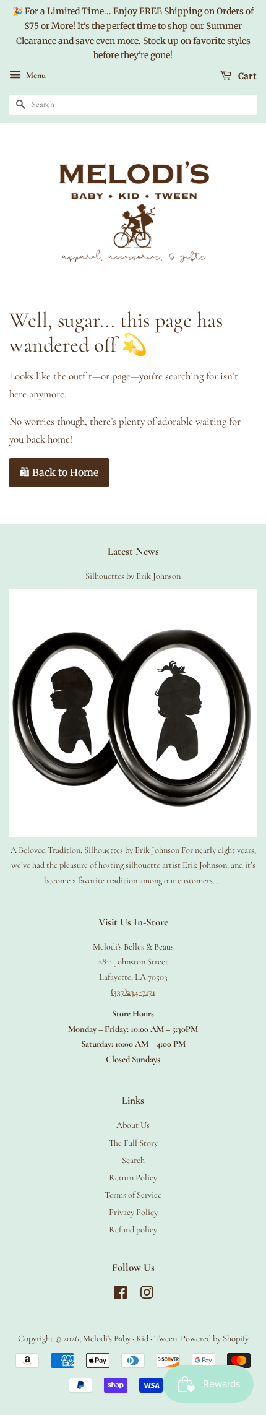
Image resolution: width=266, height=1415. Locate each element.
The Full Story (133, 1143)
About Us (133, 1125)
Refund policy (133, 1229)
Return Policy (133, 1177)
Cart (246, 76)
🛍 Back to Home (59, 472)
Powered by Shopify (215, 1338)
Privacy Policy (133, 1212)
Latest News (133, 551)
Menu (35, 76)
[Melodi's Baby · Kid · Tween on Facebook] (120, 1295)
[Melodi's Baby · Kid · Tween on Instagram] (146, 1295)
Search (133, 1160)
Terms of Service (133, 1195)
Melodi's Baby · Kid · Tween (130, 1338)
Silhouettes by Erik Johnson (133, 576)
